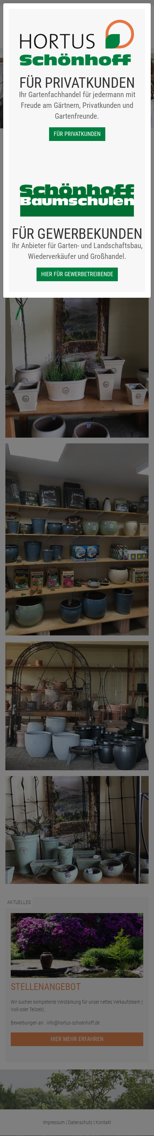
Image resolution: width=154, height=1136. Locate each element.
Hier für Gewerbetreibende (77, 274)
